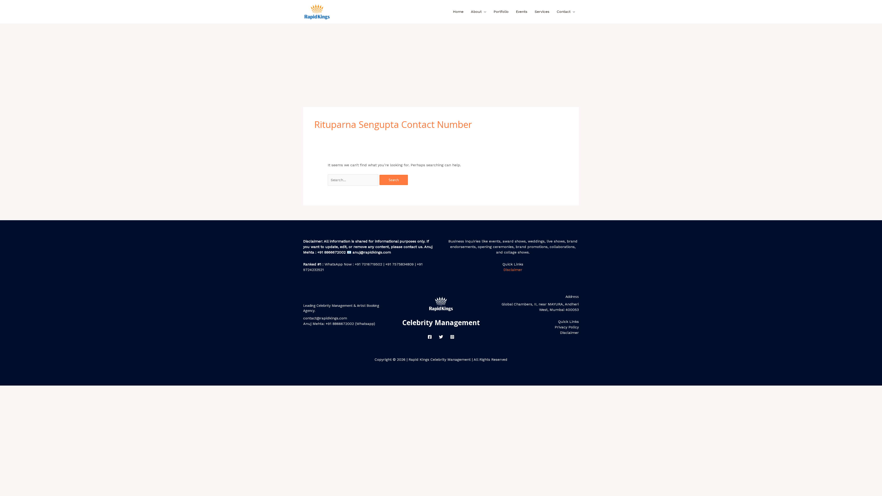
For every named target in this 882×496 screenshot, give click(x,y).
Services (542, 11)
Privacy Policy (567, 327)
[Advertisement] (441, 58)
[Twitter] (441, 337)
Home (458, 11)
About (476, 11)
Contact (564, 11)
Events (521, 11)
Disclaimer (512, 270)
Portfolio (501, 11)
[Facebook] (430, 337)
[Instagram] (452, 337)
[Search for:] (353, 180)
